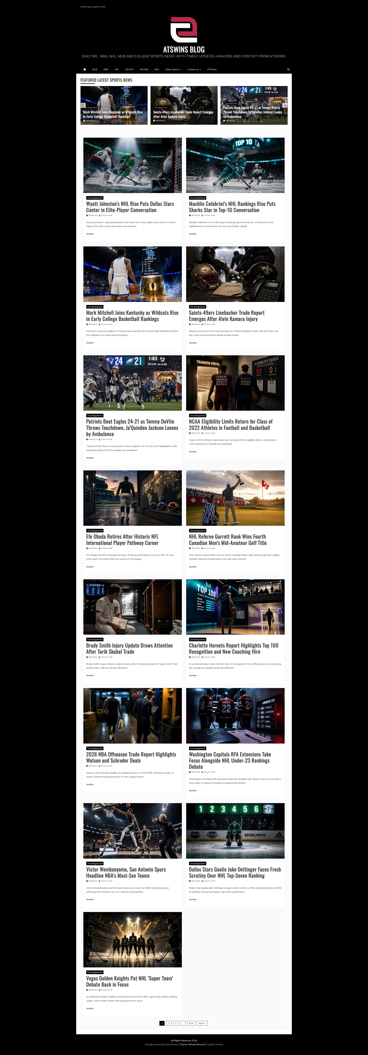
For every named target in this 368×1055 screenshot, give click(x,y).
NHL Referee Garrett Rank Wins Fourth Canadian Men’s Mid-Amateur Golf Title (228, 539)
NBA (106, 69)
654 (191, 1023)
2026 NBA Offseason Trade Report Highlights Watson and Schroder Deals (131, 757)
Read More (90, 234)
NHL (157, 69)
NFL (117, 69)
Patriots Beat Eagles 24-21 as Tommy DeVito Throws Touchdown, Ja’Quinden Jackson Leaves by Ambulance (116, 112)
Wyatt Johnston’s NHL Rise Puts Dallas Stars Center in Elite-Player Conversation (130, 206)
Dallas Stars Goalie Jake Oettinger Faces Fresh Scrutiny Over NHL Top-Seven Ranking (235, 872)
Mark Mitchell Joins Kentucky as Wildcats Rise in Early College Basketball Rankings (132, 315)
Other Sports (172, 69)
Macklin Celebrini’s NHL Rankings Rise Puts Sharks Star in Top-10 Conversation (232, 206)
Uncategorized (94, 103)
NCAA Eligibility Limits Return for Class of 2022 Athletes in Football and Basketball (184, 114)
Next (284, 105)
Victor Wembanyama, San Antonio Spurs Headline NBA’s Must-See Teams (126, 872)
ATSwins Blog (184, 49)
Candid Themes (215, 1044)
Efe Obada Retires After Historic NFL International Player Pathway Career (250, 114)
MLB (94, 69)
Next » (202, 1023)
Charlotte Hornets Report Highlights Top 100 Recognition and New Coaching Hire (234, 648)
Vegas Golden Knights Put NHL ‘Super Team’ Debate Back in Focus (129, 981)
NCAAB (144, 69)
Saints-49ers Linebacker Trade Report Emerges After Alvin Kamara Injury (227, 315)
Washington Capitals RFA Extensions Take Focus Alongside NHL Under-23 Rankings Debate (230, 760)
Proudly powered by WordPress (161, 1044)
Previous (83, 105)
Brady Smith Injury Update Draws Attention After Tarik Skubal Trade (129, 648)
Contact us (193, 69)
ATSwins (212, 69)
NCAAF (129, 69)
